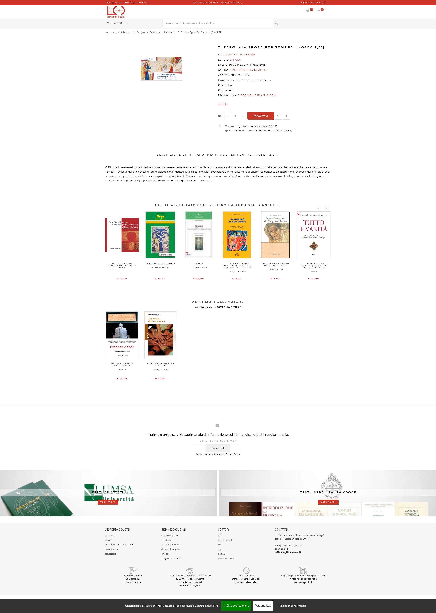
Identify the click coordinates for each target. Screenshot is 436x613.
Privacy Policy (232, 454)
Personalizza (262, 605)
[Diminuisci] (227, 116)
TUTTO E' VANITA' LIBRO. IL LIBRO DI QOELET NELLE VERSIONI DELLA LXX (314, 265)
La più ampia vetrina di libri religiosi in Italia (303, 575)
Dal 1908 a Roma (133, 575)
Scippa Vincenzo (199, 267)
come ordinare (169, 535)
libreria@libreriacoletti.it (289, 552)
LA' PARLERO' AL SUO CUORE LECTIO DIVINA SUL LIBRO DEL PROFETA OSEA (237, 265)
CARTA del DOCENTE (207, 3)
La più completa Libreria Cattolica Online (190, 575)
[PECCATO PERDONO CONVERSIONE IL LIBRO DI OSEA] (122, 235)
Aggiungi (262, 115)
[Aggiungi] (242, 116)
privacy (165, 553)
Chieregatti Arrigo (160, 267)
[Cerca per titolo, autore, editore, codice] (301, 23)
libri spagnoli (225, 540)
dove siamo (111, 549)
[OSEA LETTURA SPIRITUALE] (160, 235)
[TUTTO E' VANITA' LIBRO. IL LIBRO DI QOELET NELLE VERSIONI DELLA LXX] (313, 235)
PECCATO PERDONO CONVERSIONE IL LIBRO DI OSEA (122, 265)
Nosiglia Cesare (160, 369)
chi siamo (110, 535)
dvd (220, 549)
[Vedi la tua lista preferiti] (308, 11)
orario (144, 3)
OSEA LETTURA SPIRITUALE (160, 263)
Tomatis (122, 369)
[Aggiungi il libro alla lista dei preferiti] (278, 116)
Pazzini (313, 271)
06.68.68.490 (282, 549)
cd (219, 544)
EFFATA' (235, 59)
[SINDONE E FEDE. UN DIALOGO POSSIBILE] (122, 335)
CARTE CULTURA (233, 3)
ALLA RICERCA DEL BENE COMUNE (160, 364)
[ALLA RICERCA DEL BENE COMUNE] (160, 335)
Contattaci (115, 3)
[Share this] (286, 116)
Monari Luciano (275, 269)
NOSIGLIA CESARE (229, 307)
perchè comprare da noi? (119, 544)
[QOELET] (198, 235)
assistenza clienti (170, 544)
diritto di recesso (170, 549)
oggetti (222, 553)
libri (220, 535)
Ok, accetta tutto (237, 605)
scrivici (131, 3)
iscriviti (218, 448)
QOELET (199, 263)
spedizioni (167, 540)
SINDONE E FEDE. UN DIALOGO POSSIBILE (122, 364)
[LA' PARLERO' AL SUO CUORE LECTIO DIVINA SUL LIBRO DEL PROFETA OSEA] (237, 235)
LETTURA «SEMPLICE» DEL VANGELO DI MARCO (275, 264)
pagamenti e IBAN (171, 558)
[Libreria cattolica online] (116, 12)
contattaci (110, 553)
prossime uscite (226, 558)
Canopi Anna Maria (237, 271)
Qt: (219, 116)
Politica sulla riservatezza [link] (293, 605)
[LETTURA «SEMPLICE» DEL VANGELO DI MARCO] (275, 235)
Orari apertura (246, 575)
